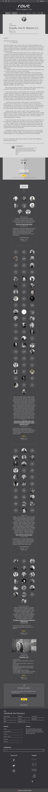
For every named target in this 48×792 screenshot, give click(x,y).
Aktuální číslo (7, 716)
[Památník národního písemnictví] (34, 776)
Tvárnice (34, 13)
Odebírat (23, 699)
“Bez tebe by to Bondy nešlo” (24, 535)
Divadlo (32, 730)
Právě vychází (39, 728)
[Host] (34, 759)
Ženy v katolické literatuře (31, 728)
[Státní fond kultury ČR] (34, 781)
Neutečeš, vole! (24, 657)
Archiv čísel (34, 716)
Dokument (28, 731)
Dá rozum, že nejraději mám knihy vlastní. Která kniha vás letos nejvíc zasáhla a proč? (24, 422)
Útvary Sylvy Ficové (39, 731)
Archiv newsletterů (23, 704)
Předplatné (34, 719)
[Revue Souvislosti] (34, 770)
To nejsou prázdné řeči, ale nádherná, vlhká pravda (24, 620)
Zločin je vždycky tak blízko (24, 224)
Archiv (38, 13)
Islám (34, 733)
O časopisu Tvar (21, 721)
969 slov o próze (29, 733)
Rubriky (7, 13)
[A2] (34, 765)
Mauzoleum (28, 730)
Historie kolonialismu (38, 730)
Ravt (20, 13)
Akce (23, 13)
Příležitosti (28, 13)
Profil (17, 153)
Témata (14, 13)
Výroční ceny (32, 731)
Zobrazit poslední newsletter (24, 702)
